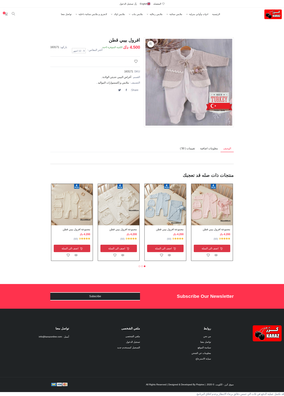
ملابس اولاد (119, 14)
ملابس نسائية (175, 14)
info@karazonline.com (50, 336)
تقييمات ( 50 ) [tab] (187, 148)
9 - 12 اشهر (79, 51)
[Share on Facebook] (126, 90)
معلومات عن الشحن (201, 353)
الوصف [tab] (227, 148)
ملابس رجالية (156, 14)
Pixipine (200, 384)
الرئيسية (216, 14)
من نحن (207, 336)
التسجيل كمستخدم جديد (128, 347)
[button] (144, 266)
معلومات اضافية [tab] (209, 148)
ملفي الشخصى (132, 336)
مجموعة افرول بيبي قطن (216, 229)
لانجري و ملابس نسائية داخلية (92, 14)
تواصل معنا (66, 14)
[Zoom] (150, 44)
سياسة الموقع (204, 347)
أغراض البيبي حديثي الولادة (117, 77)
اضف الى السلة (210, 248)
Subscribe (95, 296)
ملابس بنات (137, 14)
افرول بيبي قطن (124, 40)
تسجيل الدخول (133, 342)
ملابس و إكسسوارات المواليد (113, 82)
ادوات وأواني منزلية (198, 14)
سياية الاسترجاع (203, 358)
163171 (54, 47)
